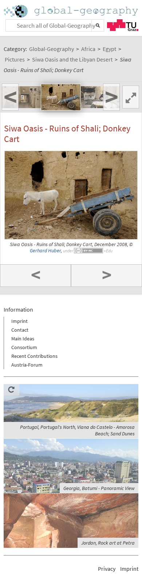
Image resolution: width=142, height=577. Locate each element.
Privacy (106, 568)
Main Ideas (22, 338)
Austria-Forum (27, 364)
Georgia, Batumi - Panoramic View (99, 488)
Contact (19, 330)
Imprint (19, 321)
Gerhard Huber (45, 251)
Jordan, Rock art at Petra (108, 543)
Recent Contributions (34, 356)
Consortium (24, 347)
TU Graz (122, 25)
